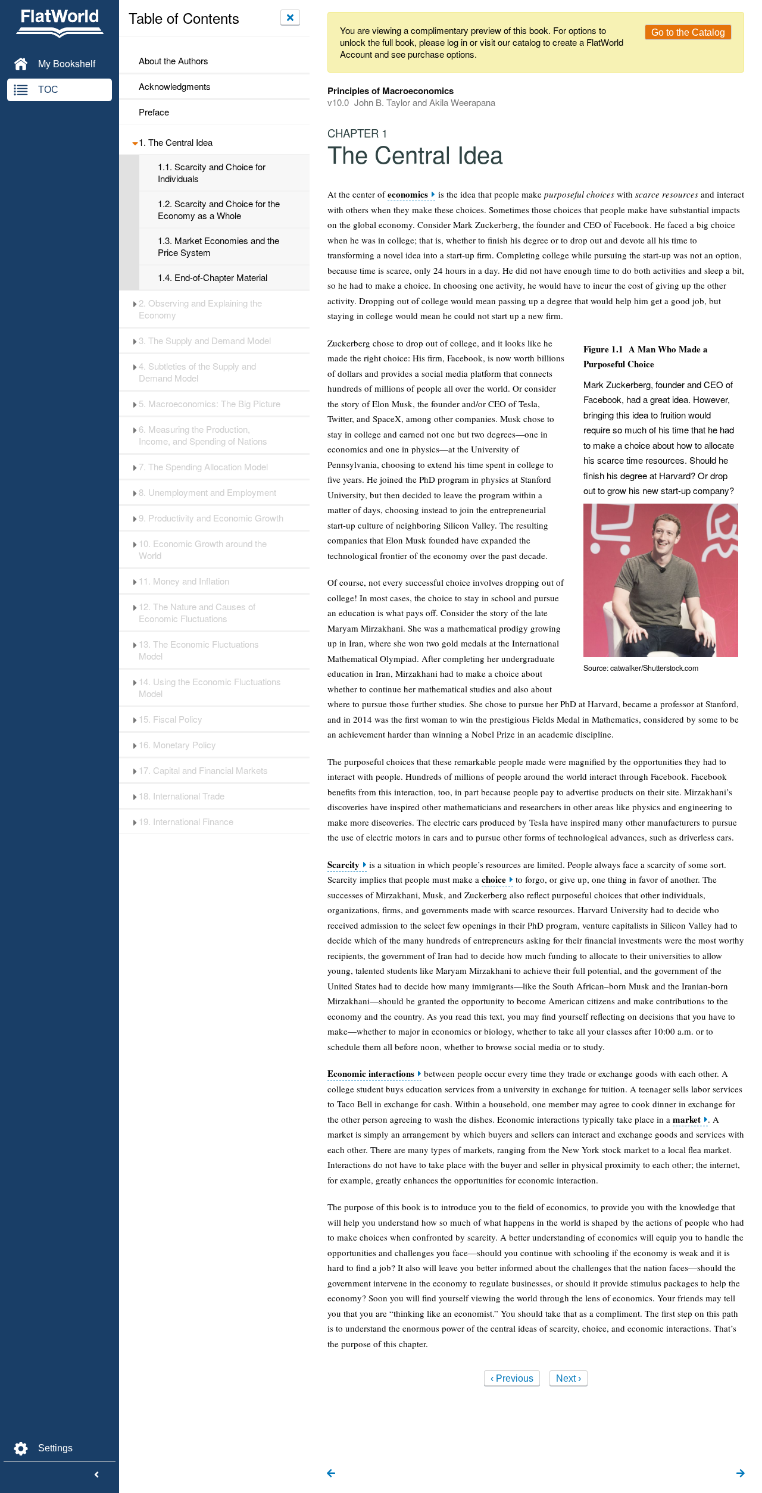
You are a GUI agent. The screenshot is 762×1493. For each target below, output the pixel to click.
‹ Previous (512, 1378)
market (687, 1119)
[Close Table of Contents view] (290, 17)
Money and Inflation (184, 581)
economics (408, 194)
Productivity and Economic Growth (211, 518)
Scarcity (343, 865)
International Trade (181, 796)
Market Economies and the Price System (218, 246)
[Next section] (740, 1474)
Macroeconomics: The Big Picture (209, 404)
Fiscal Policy (170, 719)
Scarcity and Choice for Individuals (212, 173)
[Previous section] (331, 1474)
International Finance (186, 821)
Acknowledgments (175, 86)
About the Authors (173, 61)
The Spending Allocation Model (203, 467)
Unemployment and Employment (207, 492)
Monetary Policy (177, 745)
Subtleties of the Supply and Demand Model (197, 372)
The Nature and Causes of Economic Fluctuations (197, 612)
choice (494, 879)
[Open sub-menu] (135, 142)
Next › (568, 1378)
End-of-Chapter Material (212, 277)
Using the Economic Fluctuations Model (210, 687)
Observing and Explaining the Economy (200, 309)
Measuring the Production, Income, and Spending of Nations (203, 435)
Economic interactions (370, 1073)
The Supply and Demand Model (205, 340)
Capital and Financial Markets (203, 770)
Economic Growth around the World (203, 549)
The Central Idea (176, 142)
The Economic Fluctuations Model (199, 650)
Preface (154, 112)
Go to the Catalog (688, 32)
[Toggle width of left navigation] (96, 1475)
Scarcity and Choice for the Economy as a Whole (219, 209)
